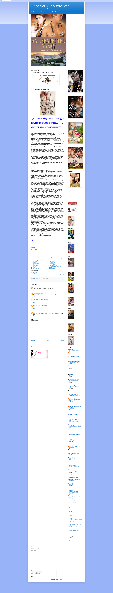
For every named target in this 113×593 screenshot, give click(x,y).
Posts (33, 548)
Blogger (61, 579)
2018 (70, 507)
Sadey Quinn (71, 474)
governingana (71, 410)
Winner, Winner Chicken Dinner (73, 353)
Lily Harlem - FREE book (37, 258)
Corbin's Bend (35, 259)
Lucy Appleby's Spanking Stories (74, 446)
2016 (70, 510)
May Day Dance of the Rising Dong (74, 350)
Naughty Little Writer (72, 457)
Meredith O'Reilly (53, 268)
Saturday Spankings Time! (73, 530)
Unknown (35, 293)
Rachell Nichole (52, 256)
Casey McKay (35, 264)
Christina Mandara (36, 263)
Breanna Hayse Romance (54, 255)
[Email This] (43, 278)
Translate (38, 573)
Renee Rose (35, 256)
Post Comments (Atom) (38, 342)
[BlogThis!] (44, 278)
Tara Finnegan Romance (73, 495)
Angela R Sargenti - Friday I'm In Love (39, 260)
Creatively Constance (50, 6)
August (71, 518)
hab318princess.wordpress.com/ (74, 414)
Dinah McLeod (35, 265)
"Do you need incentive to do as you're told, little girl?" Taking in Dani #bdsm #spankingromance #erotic (75, 367)
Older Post (62, 340)
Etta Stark (34, 262)
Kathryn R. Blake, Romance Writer (74, 434)
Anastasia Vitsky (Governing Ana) (56, 258)
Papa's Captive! (71, 484)
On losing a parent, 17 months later (74, 411)
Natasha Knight (52, 262)
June (70, 533)
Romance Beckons (72, 469)
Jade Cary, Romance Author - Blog (75, 416)
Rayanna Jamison (53, 264)
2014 (70, 511)
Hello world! (70, 375)
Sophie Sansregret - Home (73, 477)
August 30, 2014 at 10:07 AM (41, 293)
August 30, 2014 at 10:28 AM (43, 299)
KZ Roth (70, 439)
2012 (70, 542)
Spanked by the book (72, 458)
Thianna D (34, 257)
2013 (70, 540)
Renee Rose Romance (72, 465)
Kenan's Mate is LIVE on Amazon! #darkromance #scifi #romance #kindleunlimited (74, 492)
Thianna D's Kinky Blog (73, 502)
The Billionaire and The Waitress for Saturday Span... (75, 521)
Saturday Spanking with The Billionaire (75, 519)
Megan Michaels (53, 267)
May (70, 534)
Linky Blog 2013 (62, 274)
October (71, 515)
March (71, 536)
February (71, 537)
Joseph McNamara (72, 424)
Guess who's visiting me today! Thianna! (75, 523)
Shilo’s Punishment (71, 440)
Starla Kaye (71, 487)
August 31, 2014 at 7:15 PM (41, 311)
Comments (34, 550)
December (71, 512)
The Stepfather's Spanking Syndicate (74, 362)
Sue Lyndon (71, 490)
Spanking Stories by (72, 483)
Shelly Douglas (35, 299)
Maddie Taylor (35, 267)
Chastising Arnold (71, 447)
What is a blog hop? (34, 272)
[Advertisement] (38, 560)
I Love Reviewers (71, 455)
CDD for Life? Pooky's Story (73, 394)
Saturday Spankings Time (73, 526)
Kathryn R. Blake (53, 260)
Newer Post (33, 340)
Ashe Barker (35, 261)
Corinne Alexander (72, 398)
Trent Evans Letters (36, 268)
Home (48, 340)
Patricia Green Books (72, 461)
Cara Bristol (35, 255)
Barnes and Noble (34, 249)
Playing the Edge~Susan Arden (55, 266)
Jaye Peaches (52, 259)
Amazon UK (33, 247)
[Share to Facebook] (46, 278)
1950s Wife (71, 349)
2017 (70, 508)
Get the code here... (34, 273)
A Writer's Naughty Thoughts (74, 356)
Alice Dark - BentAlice (72, 370)
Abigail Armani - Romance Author (74, 361)
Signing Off (70, 450)
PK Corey (35, 311)
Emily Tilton (52, 261)
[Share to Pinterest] (47, 278)
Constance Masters (53, 265)
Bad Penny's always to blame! (74, 379)
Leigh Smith (52, 257)
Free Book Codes (71, 408)
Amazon (32, 243)
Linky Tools (57, 274)
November (71, 514)
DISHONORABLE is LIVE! (72, 481)
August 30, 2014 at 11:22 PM (42, 305)
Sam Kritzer (35, 266)
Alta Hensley (71, 374)
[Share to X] (45, 278)
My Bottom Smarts (72, 449)
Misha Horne (52, 263)
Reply (34, 296)
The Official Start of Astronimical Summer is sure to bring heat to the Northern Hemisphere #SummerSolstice (75, 358)
